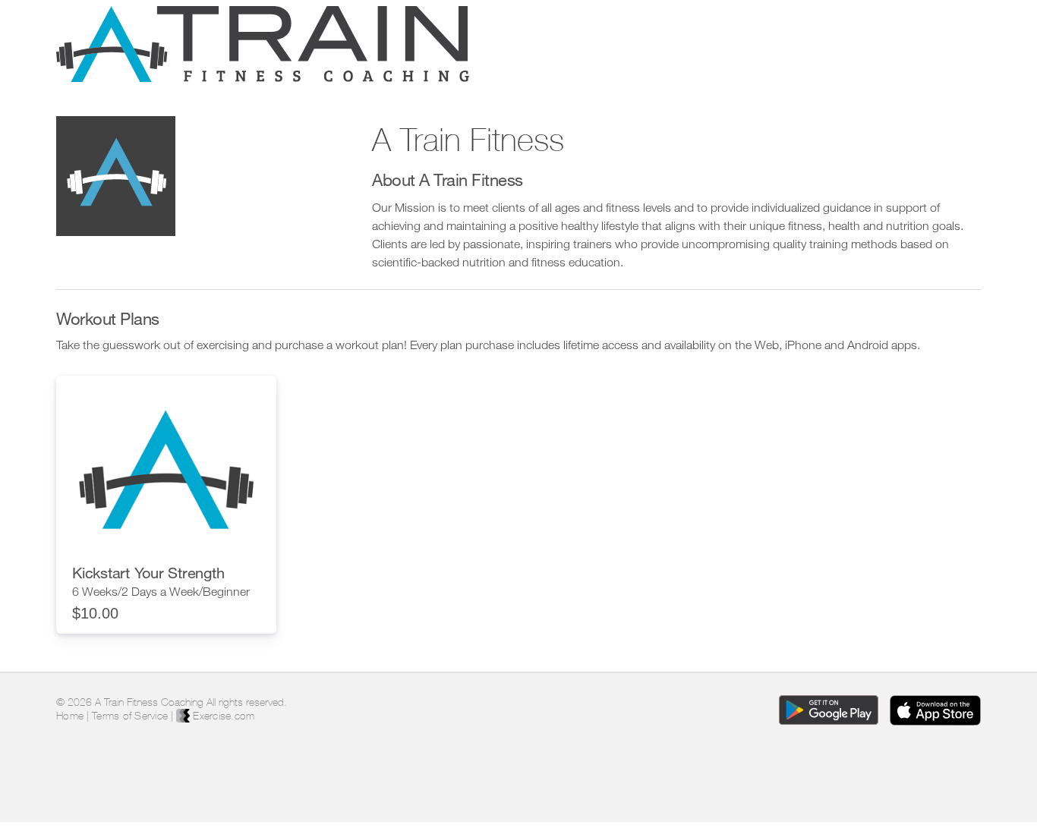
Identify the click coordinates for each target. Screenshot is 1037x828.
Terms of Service (130, 716)
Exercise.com (222, 716)
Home (70, 716)
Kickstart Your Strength (148, 572)
